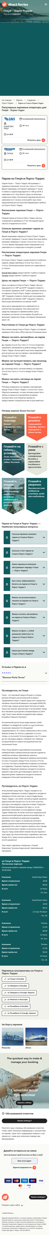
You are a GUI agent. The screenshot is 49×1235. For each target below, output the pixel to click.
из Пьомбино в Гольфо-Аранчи (22, 1013)
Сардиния (31, 100)
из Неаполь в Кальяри (18, 1000)
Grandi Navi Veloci (9, 273)
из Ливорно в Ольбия (17, 986)
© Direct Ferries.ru (7, 1213)
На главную (7, 100)
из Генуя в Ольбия (16, 979)
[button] (25, 537)
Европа (19, 100)
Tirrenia (5, 276)
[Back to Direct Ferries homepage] (15, 4)
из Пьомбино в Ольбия (18, 1006)
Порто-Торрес (7, 103)
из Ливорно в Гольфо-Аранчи (21, 993)
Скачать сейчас (25, 1103)
